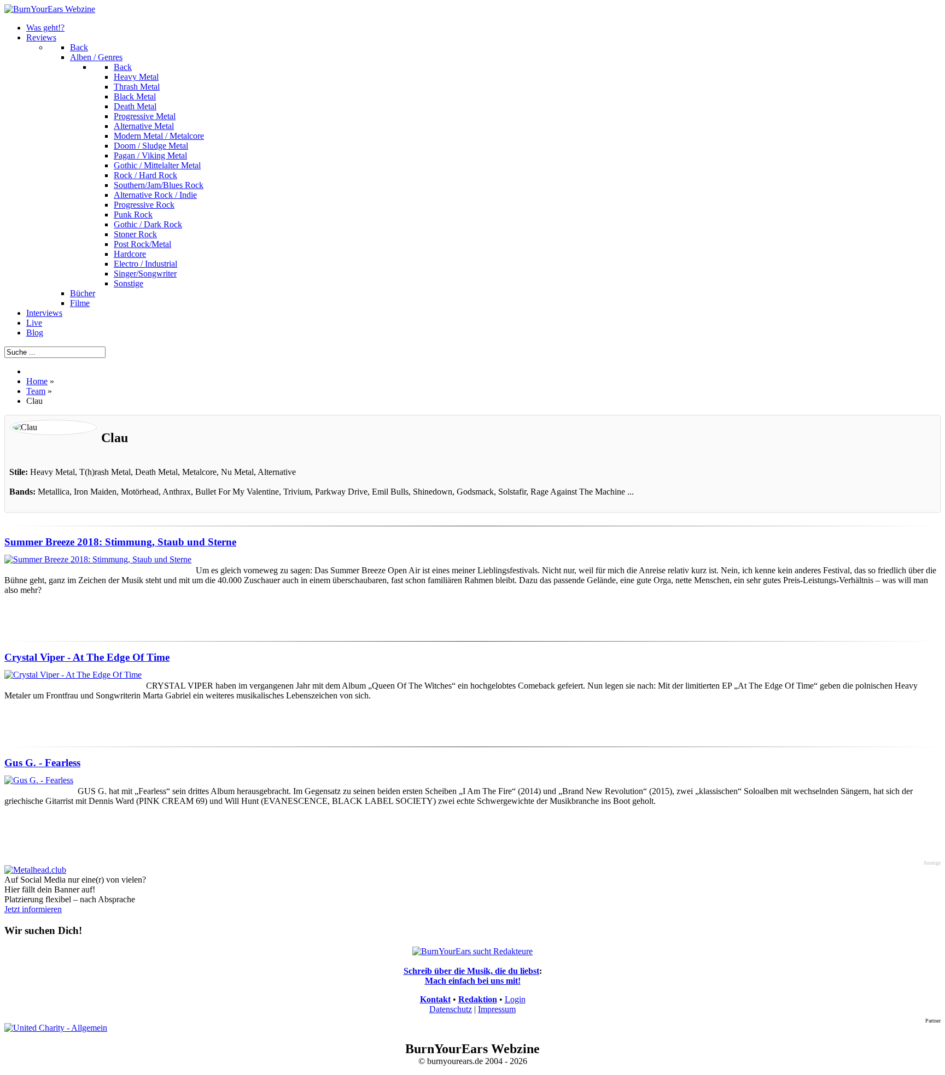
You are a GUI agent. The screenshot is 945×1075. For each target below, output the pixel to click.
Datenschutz (450, 1009)
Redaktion (477, 999)
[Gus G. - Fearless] (38, 780)
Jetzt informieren (33, 909)
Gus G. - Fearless (42, 762)
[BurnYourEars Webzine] (49, 9)
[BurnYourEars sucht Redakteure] (472, 951)
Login (515, 999)
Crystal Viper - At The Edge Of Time (87, 657)
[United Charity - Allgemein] (55, 1027)
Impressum (497, 1009)
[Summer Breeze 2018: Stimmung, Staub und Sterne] (97, 559)
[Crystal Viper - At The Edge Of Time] (73, 674)
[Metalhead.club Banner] (35, 869)
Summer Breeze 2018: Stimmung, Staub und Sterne (120, 542)
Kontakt (435, 999)
